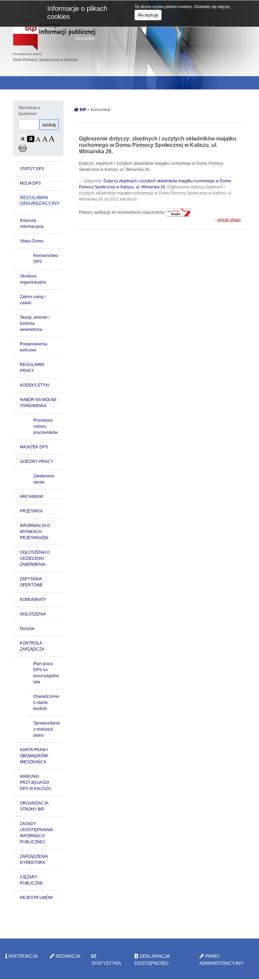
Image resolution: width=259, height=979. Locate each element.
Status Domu (32, 241)
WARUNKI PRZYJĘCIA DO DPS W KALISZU (35, 782)
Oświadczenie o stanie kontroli (46, 702)
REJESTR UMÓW (36, 897)
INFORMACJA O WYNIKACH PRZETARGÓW (35, 531)
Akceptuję (148, 15)
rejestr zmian (229, 219)
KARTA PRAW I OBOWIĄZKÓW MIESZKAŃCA (34, 755)
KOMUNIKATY (33, 599)
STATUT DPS (32, 168)
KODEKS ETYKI (34, 385)
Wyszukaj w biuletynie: (29, 110)
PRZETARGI (31, 511)
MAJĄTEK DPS (34, 447)
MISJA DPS (30, 183)
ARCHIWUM (31, 496)
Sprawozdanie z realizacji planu (46, 729)
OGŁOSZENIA (33, 614)
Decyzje (27, 628)
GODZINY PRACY (36, 461)
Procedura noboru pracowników (45, 426)
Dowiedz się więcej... (213, 6)
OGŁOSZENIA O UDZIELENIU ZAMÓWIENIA (35, 558)
